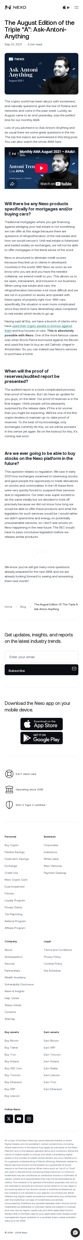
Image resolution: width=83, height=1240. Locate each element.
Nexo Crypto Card (16, 879)
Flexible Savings (15, 852)
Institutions (50, 852)
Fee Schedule (52, 970)
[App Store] (41, 724)
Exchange (11, 865)
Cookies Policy (53, 963)
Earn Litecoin (52, 1075)
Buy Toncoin (12, 1075)
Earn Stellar (51, 1068)
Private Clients (13, 907)
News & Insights (14, 991)
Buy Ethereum (13, 1082)
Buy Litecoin (12, 1095)
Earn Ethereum (53, 1089)
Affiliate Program (15, 927)
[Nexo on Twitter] (9, 1119)
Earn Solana (51, 1061)
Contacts (10, 1011)
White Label (51, 858)
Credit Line (11, 872)
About (8, 949)
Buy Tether (11, 1047)
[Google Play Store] (41, 738)
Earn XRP (49, 1047)
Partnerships (12, 970)
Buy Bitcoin (12, 1040)
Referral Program (15, 921)
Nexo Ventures (53, 865)
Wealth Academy (15, 977)
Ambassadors (13, 956)
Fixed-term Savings (17, 858)
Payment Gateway (55, 872)
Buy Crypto (12, 845)
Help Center (12, 998)
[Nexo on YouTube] (19, 1119)
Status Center (13, 1005)
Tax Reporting (13, 914)
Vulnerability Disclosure (19, 984)
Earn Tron (50, 1082)
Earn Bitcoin (51, 1040)
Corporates (51, 845)
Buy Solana (12, 1061)
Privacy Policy (52, 956)
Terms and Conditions (58, 949)
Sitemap (10, 1018)
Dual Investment (15, 886)
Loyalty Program (15, 900)
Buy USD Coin (13, 1068)
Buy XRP (10, 1089)
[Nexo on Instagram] (29, 1119)
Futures (9, 893)
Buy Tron (10, 1054)
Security (10, 963)
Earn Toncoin (52, 1054)
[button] (75, 1232)
